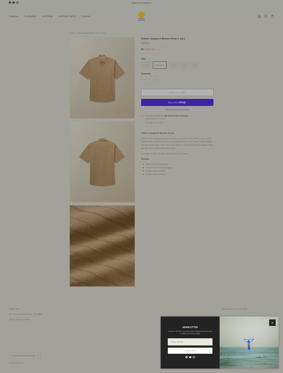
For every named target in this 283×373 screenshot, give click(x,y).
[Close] (189, 162)
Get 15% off (141, 206)
